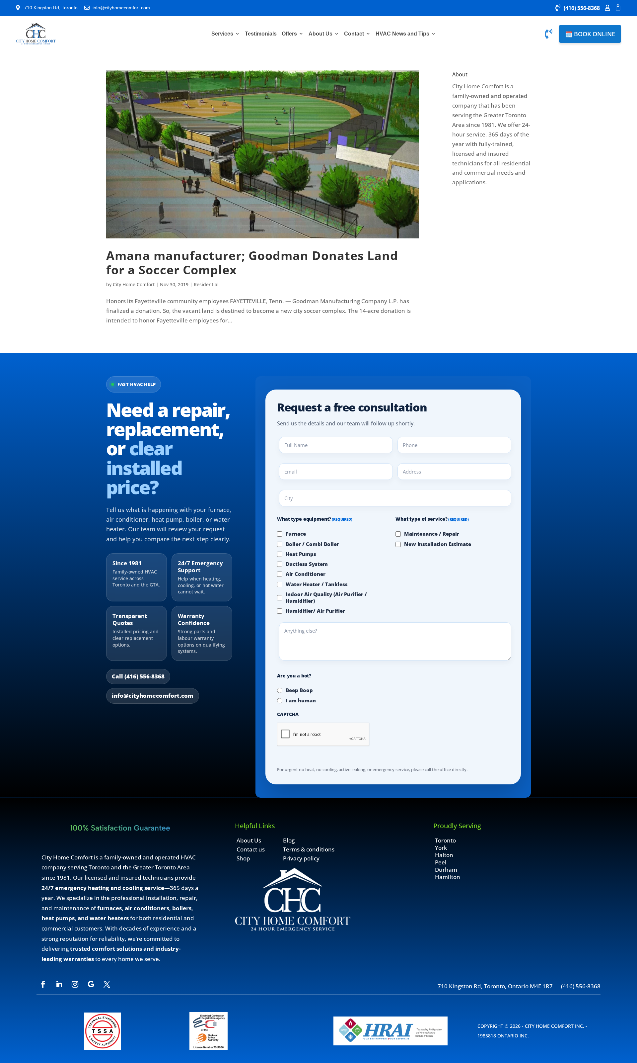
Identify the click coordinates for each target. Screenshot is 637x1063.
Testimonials (261, 34)
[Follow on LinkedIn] (59, 984)
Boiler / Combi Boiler (312, 544)
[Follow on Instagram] (75, 984)
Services (222, 34)
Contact (354, 34)
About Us (320, 34)
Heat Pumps (301, 554)
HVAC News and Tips (402, 34)
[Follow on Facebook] (43, 984)
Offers (289, 34)
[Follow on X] (106, 984)
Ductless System (307, 564)
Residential (206, 284)
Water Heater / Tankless (317, 584)
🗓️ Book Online (590, 34)
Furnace (296, 533)
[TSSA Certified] (102, 1047)
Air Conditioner (305, 574)
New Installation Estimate (437, 544)
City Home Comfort (134, 284)
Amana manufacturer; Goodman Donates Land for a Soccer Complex (252, 262)
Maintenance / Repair (431, 533)
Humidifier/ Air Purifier (315, 610)
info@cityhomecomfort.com (152, 695)
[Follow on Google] (91, 984)
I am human (301, 700)
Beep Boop (299, 690)
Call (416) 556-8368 (138, 676)
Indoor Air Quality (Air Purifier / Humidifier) (326, 597)
